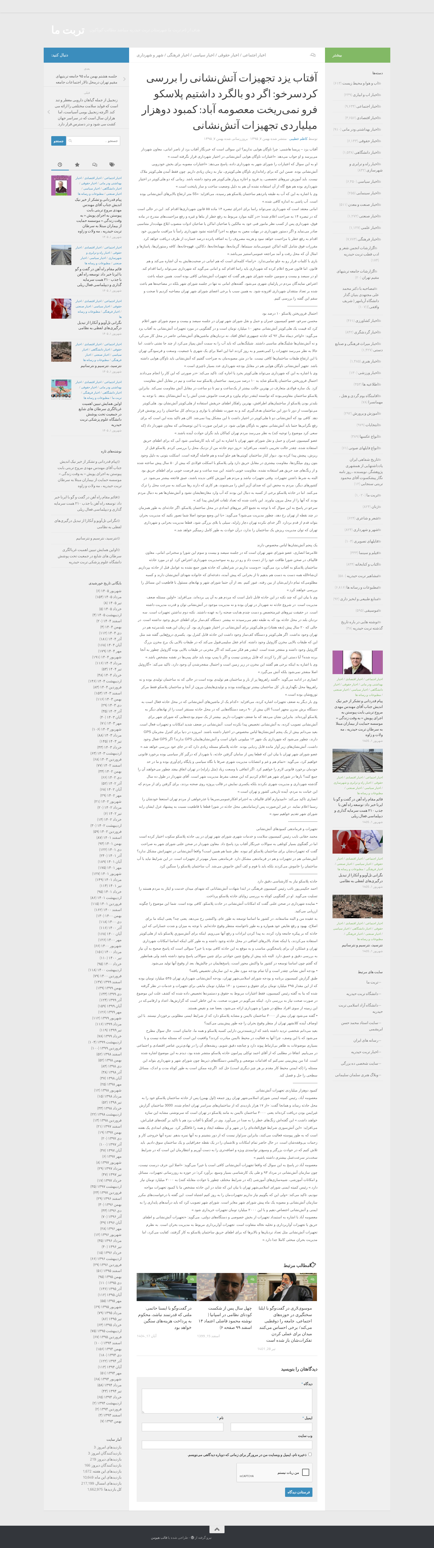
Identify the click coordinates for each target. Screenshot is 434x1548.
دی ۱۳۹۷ (115, 1138)
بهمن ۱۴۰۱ (113, 843)
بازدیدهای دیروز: (109, 1459)
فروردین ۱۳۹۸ (111, 1120)
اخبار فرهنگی (178, 55)
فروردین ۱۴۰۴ (111, 687)
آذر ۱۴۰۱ (115, 855)
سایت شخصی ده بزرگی (359, 1063)
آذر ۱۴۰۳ (115, 711)
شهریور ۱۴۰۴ (111, 657)
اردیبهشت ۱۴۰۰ (109, 970)
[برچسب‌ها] (113, 165)
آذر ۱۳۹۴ (115, 1361)
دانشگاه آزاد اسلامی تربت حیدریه (361, 1008)
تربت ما (68, 30)
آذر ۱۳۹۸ (115, 1072)
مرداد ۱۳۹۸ (113, 1096)
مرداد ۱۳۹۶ (113, 1240)
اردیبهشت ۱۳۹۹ (109, 1042)
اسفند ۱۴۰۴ (112, 621)
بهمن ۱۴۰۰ (113, 916)
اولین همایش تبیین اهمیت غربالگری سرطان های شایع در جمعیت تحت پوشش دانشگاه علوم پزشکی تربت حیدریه (100, 414)
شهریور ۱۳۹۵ (111, 1307)
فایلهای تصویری (366, 541)
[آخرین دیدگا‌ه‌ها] (95, 165)
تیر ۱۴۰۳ (115, 741)
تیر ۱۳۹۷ (115, 1174)
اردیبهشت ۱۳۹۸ (109, 1114)
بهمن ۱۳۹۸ (113, 1060)
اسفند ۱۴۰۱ (112, 837)
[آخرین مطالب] (60, 165)
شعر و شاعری (367, 518)
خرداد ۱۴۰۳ (113, 747)
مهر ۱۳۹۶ (114, 1228)
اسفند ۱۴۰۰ (112, 909)
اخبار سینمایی (367, 193)
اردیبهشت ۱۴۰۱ (109, 897)
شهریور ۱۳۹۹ (111, 1018)
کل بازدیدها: (112, 1489)
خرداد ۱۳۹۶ (113, 1252)
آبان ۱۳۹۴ (114, 1367)
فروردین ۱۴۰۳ (111, 759)
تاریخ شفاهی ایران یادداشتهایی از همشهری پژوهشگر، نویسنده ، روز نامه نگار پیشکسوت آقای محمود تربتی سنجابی (361, 471)
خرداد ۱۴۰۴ (113, 675)
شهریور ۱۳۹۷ (111, 1162)
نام (220, 1418)
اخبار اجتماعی (254, 55)
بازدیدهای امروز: (109, 1447)
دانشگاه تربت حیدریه (362, 993)
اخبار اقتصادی (92, 178)
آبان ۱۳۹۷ (114, 1150)
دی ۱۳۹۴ (115, 1355)
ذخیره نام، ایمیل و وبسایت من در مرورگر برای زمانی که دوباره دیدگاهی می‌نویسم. (247, 1455)
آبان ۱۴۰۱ (114, 861)
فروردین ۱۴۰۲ (111, 831)
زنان (374, 506)
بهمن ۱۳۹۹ (113, 988)
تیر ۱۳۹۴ (115, 1391)
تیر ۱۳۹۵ (115, 1319)
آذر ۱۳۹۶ (115, 1216)
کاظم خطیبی (298, 139)
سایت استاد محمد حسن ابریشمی (362, 1026)
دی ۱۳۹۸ (115, 1066)
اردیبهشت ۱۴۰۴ (109, 681)
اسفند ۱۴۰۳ (112, 693)
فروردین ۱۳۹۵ (111, 1337)
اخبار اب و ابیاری (365, 95)
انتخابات (371, 425)
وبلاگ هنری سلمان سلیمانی (356, 1075)
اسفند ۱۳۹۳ (112, 1415)
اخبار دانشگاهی (112, 188)
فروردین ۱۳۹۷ (111, 1192)
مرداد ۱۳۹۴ (113, 1385)
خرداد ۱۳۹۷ (113, 1180)
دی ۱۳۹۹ (115, 994)
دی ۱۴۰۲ (115, 777)
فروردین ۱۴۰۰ (111, 976)
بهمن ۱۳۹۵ (113, 1276)
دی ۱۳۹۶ (115, 1210)
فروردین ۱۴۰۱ (111, 903)
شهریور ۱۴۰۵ (111, 591)
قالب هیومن (159, 1537)
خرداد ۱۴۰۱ (113, 891)
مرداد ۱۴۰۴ (113, 663)
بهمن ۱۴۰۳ (113, 699)
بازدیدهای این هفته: (106, 1471)
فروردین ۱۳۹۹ (111, 1048)
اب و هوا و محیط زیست (360, 83)
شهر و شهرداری (150, 55)
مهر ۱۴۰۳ (114, 723)
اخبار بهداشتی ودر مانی (360, 129)
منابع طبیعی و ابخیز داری (359, 599)
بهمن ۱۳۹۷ (113, 1132)
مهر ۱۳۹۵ (114, 1301)
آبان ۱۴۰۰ (114, 934)
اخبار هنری (370, 361)
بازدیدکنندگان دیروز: (106, 1465)
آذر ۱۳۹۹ (115, 1000)
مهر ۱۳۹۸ (114, 1084)
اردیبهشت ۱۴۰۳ (109, 753)
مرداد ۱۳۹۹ (113, 1024)
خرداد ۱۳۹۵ (113, 1325)
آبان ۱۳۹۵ (114, 1295)
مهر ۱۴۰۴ (114, 651)
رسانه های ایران (365, 1040)
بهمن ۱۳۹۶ (113, 1204)
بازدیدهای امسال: (108, 1483)
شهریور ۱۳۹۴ (111, 1379)
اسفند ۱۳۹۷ (112, 1126)
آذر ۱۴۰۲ (115, 783)
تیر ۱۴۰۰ (115, 958)
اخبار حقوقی (228, 55)
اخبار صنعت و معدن (363, 204)
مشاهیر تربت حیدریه (362, 576)
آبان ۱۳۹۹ (114, 1006)
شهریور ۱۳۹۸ (111, 1090)
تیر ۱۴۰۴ (115, 669)
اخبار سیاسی (203, 55)
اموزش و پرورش (365, 413)
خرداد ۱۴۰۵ (113, 609)
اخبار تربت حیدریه (364, 1052)
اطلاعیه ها (370, 384)
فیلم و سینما (368, 553)
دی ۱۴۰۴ (115, 633)
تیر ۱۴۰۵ (115, 603)
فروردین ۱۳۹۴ (111, 1409)
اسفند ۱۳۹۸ (112, 1054)
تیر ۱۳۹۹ (115, 1030)
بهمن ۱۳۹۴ (113, 1349)
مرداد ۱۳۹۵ (113, 1313)
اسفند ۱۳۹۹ (112, 982)
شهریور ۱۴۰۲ (111, 801)
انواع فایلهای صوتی (363, 448)
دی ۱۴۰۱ (115, 849)
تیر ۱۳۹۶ (115, 1246)
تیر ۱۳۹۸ (115, 1102)
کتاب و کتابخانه (366, 564)
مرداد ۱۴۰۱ (113, 879)
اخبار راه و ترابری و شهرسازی (352, 782)
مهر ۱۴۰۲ (114, 795)
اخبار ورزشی (368, 373)
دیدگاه (306, 1384)
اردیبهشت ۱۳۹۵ (109, 1331)
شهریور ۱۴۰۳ (111, 729)
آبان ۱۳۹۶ (114, 1222)
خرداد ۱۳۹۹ (113, 1036)
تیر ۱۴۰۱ (115, 885)
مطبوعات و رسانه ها (90, 194)
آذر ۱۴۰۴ (115, 639)
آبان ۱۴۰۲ (114, 789)
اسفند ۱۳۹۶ (112, 1198)
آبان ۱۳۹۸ (114, 1078)
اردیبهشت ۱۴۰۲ (109, 825)
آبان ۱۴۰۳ (114, 717)
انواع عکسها (369, 436)
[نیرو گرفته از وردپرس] (192, 1537)
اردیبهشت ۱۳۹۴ (109, 1403)
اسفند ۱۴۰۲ (112, 765)
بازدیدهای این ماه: (107, 1477)
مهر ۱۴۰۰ (114, 940)
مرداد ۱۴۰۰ (113, 952)
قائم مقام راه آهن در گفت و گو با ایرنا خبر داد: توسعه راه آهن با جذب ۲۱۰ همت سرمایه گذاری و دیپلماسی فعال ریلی (88, 503)
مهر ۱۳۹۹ (114, 1012)
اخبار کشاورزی (366, 320)
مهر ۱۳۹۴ (114, 1373)
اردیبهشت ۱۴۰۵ (109, 615)
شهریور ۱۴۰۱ (111, 873)
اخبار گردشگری (366, 332)
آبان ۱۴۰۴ (114, 645)
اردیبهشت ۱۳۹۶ (109, 1258)
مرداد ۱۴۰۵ (113, 597)
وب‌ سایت (305, 1436)
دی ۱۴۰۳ (115, 705)
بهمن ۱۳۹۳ (113, 1421)
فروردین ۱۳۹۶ (111, 1264)
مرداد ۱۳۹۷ (113, 1168)
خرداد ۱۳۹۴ (113, 1397)
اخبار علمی (369, 227)
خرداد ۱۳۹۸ (113, 1108)
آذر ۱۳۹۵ (115, 1289)
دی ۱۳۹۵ (115, 1283)
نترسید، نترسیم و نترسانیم (101, 365)
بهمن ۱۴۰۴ (113, 627)
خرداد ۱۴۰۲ (113, 819)
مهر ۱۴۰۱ (114, 867)
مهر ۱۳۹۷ (114, 1156)
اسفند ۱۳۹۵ (112, 1270)
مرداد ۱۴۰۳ (113, 735)
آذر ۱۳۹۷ (115, 1144)
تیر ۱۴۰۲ (115, 813)
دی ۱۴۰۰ (115, 922)
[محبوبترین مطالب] (77, 165)
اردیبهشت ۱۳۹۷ (109, 1186)
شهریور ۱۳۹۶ (111, 1234)
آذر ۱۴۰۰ (115, 928)
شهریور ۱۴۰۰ (111, 946)
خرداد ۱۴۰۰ (113, 964)
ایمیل (307, 1418)
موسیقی (371, 610)
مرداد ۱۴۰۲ (113, 807)
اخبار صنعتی (114, 194)
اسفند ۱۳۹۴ (112, 1343)
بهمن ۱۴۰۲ (113, 771)
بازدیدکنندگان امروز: (106, 1453)
